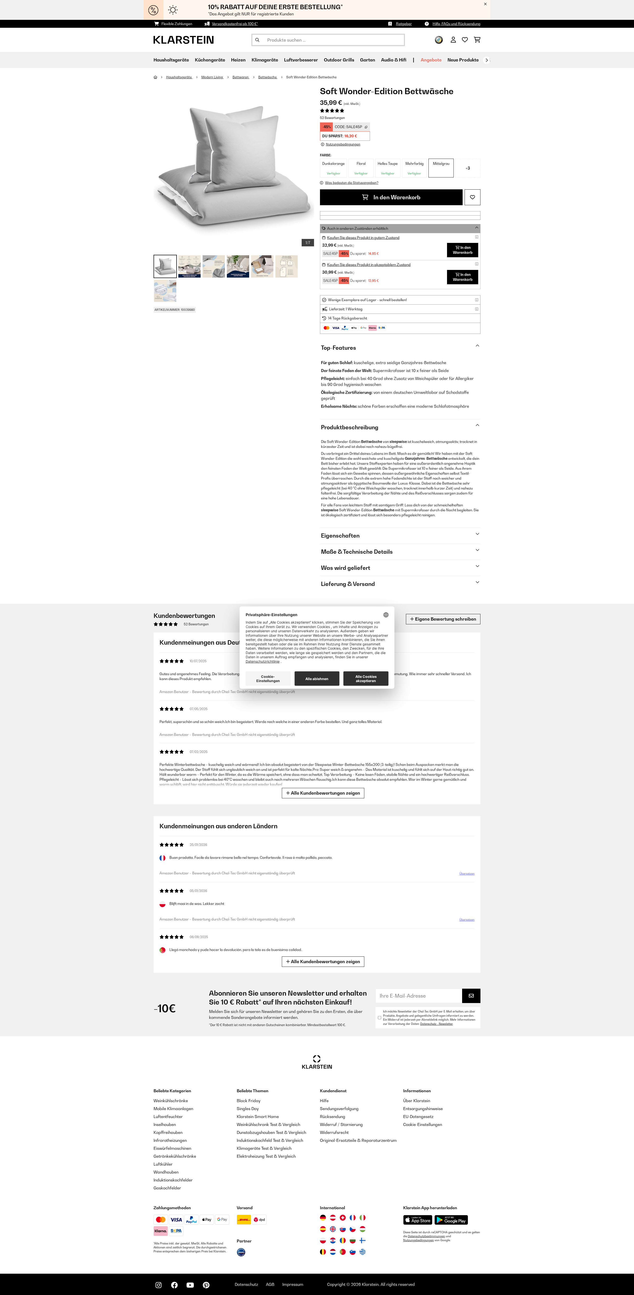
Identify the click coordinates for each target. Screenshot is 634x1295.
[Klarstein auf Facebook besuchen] (174, 1285)
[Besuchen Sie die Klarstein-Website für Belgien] (323, 1252)
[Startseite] (160, 77)
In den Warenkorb (396, 197)
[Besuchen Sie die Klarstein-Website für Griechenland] (363, 1252)
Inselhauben (165, 1124)
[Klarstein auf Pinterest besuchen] (206, 1285)
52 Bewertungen (332, 118)
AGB (270, 1284)
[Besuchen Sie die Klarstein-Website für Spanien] (323, 1229)
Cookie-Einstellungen (422, 1124)
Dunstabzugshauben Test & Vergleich (271, 1132)
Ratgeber (404, 24)
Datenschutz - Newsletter (436, 1024)
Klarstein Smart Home (258, 1116)
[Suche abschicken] (257, 40)
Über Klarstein (416, 1100)
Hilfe (324, 1100)
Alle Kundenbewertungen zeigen (325, 793)
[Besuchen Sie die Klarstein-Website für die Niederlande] (333, 1252)
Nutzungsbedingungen (418, 1240)
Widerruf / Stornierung (341, 1124)
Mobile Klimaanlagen (173, 1108)
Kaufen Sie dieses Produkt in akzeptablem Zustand (369, 264)
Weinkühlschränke (171, 1100)
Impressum (292, 1284)
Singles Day (248, 1108)
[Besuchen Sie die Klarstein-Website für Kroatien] (333, 1240)
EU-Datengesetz (418, 1116)
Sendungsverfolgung (339, 1108)
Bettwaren (241, 77)
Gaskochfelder (167, 1187)
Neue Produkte (463, 59)
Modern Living (212, 77)
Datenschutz (246, 1284)
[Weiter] (486, 60)
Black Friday (248, 1100)
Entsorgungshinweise (423, 1108)
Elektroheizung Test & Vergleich (266, 1156)
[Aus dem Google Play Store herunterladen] (451, 1220)
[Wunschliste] (465, 39)
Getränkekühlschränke (175, 1156)
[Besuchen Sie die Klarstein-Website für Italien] (363, 1218)
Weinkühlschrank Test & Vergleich (268, 1124)
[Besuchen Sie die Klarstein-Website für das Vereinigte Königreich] (333, 1229)
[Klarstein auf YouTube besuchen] (190, 1285)
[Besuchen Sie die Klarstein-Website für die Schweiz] (343, 1218)
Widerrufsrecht (334, 1132)
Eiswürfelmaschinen (172, 1148)
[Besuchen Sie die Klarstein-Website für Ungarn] (363, 1229)
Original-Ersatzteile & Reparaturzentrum (358, 1140)
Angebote (431, 59)
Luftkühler (163, 1164)
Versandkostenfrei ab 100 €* (235, 24)
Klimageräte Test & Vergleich (264, 1148)
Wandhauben (166, 1172)
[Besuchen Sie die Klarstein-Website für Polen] (323, 1240)
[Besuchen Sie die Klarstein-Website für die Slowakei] (343, 1229)
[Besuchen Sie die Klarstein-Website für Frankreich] (353, 1218)
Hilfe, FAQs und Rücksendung (456, 24)
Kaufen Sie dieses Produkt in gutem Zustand (363, 237)
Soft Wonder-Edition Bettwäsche (311, 77)
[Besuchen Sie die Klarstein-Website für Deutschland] (323, 1218)
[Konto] (453, 39)
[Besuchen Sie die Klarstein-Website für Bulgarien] (353, 1240)
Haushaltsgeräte (179, 77)
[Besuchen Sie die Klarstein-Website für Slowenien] (353, 1252)
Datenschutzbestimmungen (426, 1236)
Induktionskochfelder (173, 1180)
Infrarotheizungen (170, 1140)
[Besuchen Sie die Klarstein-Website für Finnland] (363, 1240)
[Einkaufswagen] (477, 39)
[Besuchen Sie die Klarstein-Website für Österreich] (333, 1218)
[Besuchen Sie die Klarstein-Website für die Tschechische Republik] (353, 1229)
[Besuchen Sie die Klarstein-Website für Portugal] (343, 1252)
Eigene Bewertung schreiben (445, 619)
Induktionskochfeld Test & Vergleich (270, 1140)
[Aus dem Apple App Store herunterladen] (417, 1220)
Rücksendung (332, 1116)
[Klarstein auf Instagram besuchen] (158, 1285)
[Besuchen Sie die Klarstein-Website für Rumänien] (343, 1240)
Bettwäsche (267, 77)
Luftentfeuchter (168, 1116)
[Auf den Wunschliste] (472, 197)
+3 (468, 168)
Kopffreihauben (168, 1132)
